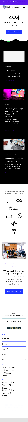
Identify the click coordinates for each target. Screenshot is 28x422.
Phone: (9, 322)
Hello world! (10, 71)
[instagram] (16, 328)
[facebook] (8, 328)
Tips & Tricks (12, 154)
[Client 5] (19, 200)
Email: (14, 313)
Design (7, 104)
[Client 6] (7, 199)
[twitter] (12, 328)
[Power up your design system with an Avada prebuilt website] (14, 90)
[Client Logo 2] (14, 230)
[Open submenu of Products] (25, 338)
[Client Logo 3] (14, 222)
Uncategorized (9, 66)
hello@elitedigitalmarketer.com (14, 315)
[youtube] (19, 328)
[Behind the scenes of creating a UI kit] (14, 140)
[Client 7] (20, 214)
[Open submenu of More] (25, 359)
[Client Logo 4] (9, 214)
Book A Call (15, 2)
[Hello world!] (14, 56)
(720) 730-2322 (16, 322)
